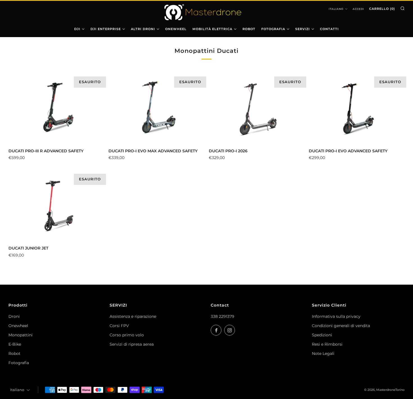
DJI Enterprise (105, 29)
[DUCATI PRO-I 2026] (257, 109)
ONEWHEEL (176, 29)
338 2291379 (222, 316)
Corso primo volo (127, 334)
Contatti (329, 29)
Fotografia (18, 362)
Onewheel (18, 325)
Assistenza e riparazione (133, 316)
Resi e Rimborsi (327, 344)
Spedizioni (322, 334)
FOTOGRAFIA (273, 29)
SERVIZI (302, 29)
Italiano (336, 8)
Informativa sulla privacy (336, 316)
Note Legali (323, 353)
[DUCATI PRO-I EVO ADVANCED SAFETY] (357, 109)
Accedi (358, 8)
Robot (14, 353)
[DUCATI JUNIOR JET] (56, 206)
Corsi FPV (119, 325)
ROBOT (248, 29)
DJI (77, 29)
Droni (14, 316)
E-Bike (14, 344)
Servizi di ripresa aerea (132, 344)
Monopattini (20, 334)
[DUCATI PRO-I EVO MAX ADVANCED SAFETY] (156, 109)
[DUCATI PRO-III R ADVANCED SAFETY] (56, 109)
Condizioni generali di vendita (341, 325)
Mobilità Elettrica (212, 29)
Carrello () (382, 9)
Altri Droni (143, 29)
